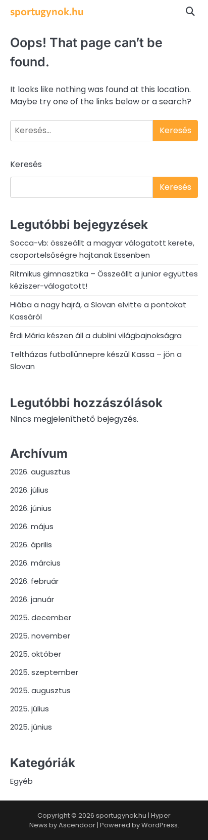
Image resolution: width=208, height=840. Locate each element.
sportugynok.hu (46, 11)
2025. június (31, 727)
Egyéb (21, 781)
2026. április (31, 544)
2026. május (32, 526)
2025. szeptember (44, 672)
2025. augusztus (40, 690)
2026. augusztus (40, 471)
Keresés (26, 164)
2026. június (30, 508)
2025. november (40, 635)
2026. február (34, 581)
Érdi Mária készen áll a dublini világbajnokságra (96, 335)
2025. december (40, 617)
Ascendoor (77, 825)
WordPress (159, 825)
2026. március (35, 562)
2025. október (35, 654)
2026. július (29, 490)
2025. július (29, 708)
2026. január (32, 599)
